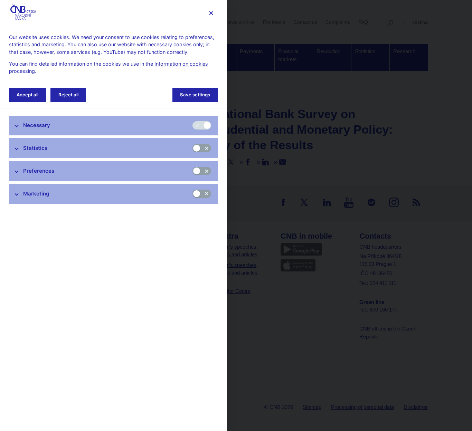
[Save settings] (211, 13)
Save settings (195, 94)
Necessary (36, 125)
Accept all (27, 94)
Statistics (35, 148)
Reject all (68, 94)
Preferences (38, 170)
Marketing (36, 193)
